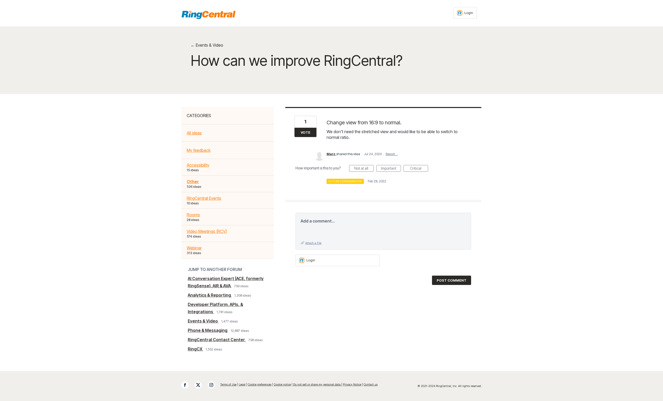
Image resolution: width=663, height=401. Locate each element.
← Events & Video (207, 45)
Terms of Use (228, 384)
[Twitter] (200, 385)
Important (391, 169)
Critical (419, 169)
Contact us (371, 384)
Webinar (194, 247)
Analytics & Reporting (210, 295)
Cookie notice (282, 384)
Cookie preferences (259, 384)
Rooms (193, 214)
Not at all (364, 169)
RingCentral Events (204, 198)
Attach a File (313, 243)
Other (193, 181)
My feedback (199, 150)
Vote (305, 132)
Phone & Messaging (208, 330)
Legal (242, 384)
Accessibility (198, 165)
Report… (392, 154)
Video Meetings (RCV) (207, 231)
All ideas (194, 132)
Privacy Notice (352, 384)
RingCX (195, 349)
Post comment (451, 280)
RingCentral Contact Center (217, 339)
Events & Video (203, 321)
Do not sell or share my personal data (317, 384)
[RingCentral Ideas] (208, 14)
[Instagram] (214, 385)
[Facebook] (187, 385)
